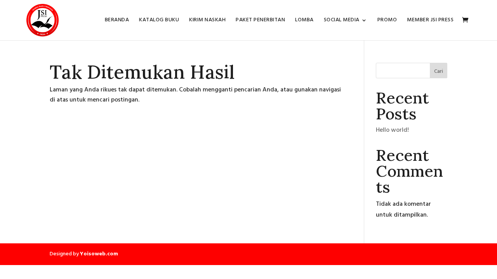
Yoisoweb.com (99, 254)
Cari (438, 71)
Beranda (117, 20)
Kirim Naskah (207, 20)
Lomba (304, 20)
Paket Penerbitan (260, 20)
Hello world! (392, 130)
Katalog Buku (159, 20)
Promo (387, 20)
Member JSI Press (430, 20)
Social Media (342, 20)
